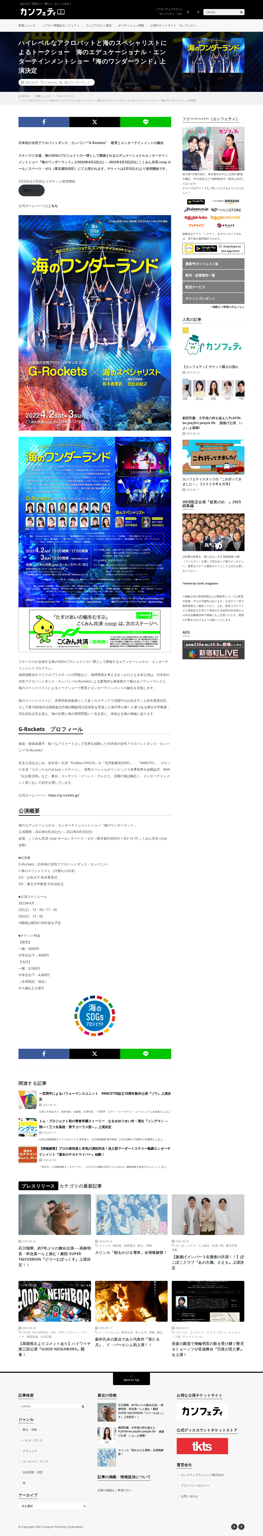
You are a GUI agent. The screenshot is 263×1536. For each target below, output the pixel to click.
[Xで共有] (94, 122)
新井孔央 (127, 1332)
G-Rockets (51, 82)
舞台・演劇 (144, 1245)
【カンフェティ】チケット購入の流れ (210, 366)
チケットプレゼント (200, 298)
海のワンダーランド (77, 82)
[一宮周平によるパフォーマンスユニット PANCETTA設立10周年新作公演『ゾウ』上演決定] (27, 1100)
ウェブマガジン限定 (99, 25)
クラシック (30, 1451)
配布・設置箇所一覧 (200, 275)
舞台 (160, 1332)
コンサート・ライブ (202, 1332)
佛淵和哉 (32, 1336)
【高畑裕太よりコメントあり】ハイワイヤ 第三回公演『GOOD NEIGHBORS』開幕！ (54, 1349)
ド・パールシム (109, 1332)
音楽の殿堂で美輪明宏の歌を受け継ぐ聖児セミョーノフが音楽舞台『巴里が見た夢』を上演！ (208, 1349)
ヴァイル (181, 1332)
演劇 (175, 1249)
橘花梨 (117, 1245)
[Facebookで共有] (43, 122)
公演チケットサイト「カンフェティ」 (174, 25)
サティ (222, 1332)
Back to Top (131, 1380)
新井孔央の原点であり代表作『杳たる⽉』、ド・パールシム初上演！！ (127, 1342)
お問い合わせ (189, 1496)
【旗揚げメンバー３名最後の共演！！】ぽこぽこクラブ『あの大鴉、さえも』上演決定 (208, 1262)
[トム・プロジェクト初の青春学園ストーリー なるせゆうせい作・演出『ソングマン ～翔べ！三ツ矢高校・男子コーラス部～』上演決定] (27, 1127)
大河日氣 (46, 1336)
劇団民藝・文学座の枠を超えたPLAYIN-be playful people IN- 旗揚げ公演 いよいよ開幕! (212, 423)
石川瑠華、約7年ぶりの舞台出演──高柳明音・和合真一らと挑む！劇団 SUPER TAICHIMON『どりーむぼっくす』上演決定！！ (54, 1256)
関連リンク (31, 190)
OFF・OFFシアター (63, 1332)
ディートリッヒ (193, 1336)
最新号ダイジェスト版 (202, 263)
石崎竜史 (129, 1245)
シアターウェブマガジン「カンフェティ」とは (169, 11)
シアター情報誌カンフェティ (61, 25)
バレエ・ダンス (33, 1440)
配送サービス (195, 287)
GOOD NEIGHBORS (35, 1332)
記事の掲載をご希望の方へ (115, 1490)
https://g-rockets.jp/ (63, 795)
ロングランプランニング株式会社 (202, 1475)
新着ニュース (27, 25)
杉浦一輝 (217, 1245)
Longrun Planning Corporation (63, 1527)
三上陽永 (204, 1245)
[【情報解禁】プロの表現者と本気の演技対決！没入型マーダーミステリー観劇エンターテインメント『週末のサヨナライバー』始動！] (27, 1155)
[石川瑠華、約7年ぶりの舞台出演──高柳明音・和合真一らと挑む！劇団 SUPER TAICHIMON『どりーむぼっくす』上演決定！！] (107, 1412)
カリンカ (105, 1245)
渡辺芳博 (231, 1245)
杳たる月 (141, 1332)
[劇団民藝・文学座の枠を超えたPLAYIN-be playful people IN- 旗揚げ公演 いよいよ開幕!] (107, 1435)
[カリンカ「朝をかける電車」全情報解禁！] (107, 1457)
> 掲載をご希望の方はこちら (227, 307)
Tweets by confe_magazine (200, 583)
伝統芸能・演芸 (33, 1472)
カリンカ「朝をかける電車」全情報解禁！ (131, 1252)
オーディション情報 (131, 25)
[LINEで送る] (145, 122)
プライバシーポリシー (195, 1485)
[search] (241, 12)
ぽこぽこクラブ (186, 1245)
